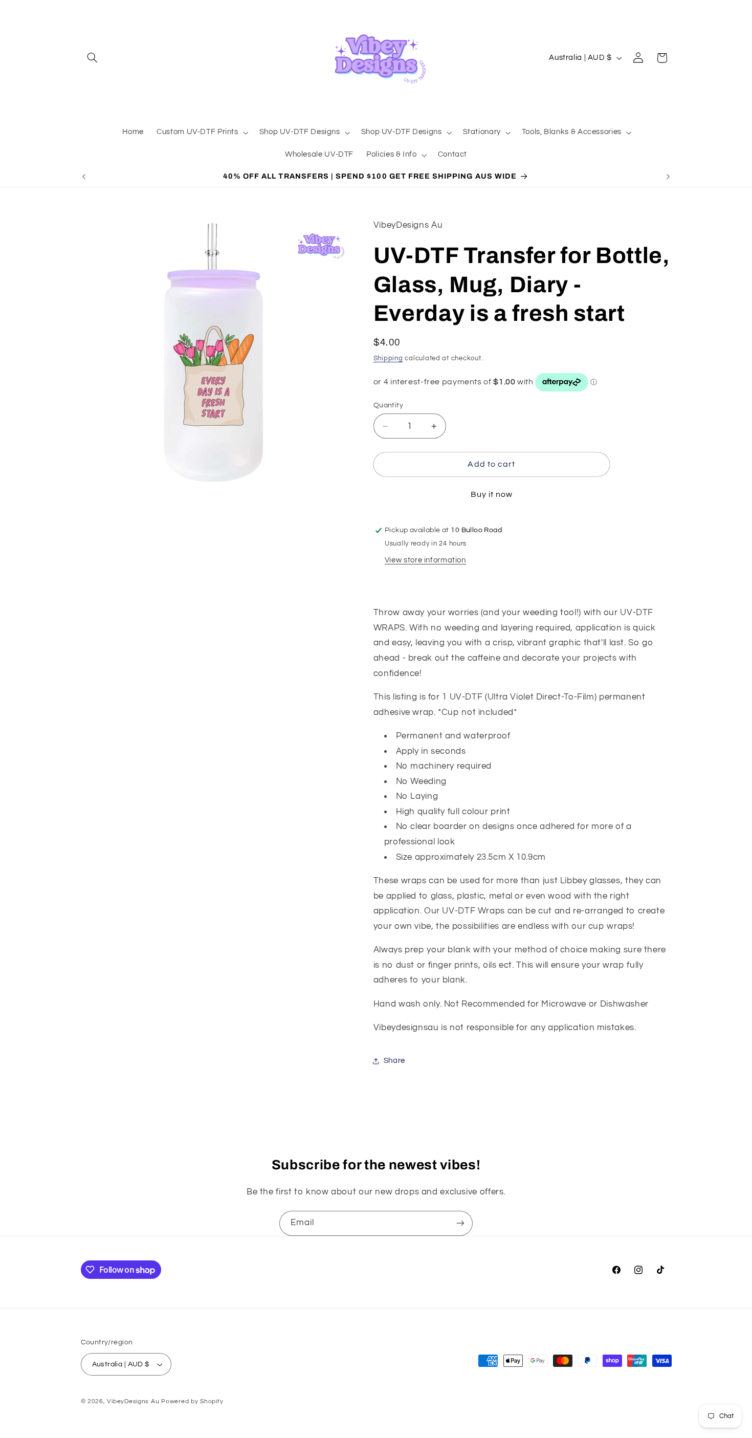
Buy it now (492, 494)
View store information (425, 560)
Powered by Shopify (192, 1401)
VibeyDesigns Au (134, 1401)
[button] (92, 58)
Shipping (388, 358)
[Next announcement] (668, 176)
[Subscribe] (460, 1223)
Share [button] (394, 1061)
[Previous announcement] (84, 176)
